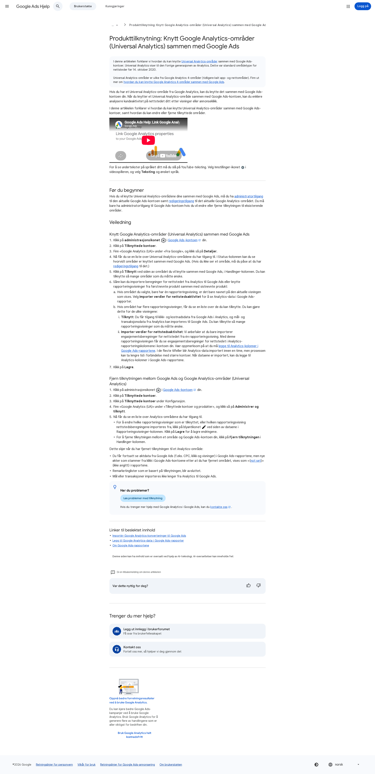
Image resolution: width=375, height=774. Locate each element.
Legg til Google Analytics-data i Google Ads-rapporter (148, 540)
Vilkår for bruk (87, 764)
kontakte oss (218, 507)
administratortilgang (248, 196)
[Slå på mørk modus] (316, 764)
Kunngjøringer (114, 6)
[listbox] (344, 764)
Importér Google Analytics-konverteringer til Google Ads (149, 535)
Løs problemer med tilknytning (142, 498)
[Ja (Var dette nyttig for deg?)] (248, 585)
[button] (7, 6)
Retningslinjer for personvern (54, 764)
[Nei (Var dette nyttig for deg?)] (258, 585)
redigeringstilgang (181, 201)
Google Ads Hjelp (33, 6)
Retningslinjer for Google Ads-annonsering (127, 764)
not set (256, 461)
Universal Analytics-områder (199, 61)
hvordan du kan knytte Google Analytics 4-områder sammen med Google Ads (174, 82)
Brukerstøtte (83, 6)
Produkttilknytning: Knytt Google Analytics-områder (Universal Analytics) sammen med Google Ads (198, 25)
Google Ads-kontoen (182, 240)
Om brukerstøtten (171, 764)
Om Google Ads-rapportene (130, 545)
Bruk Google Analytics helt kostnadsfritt (134, 735)
